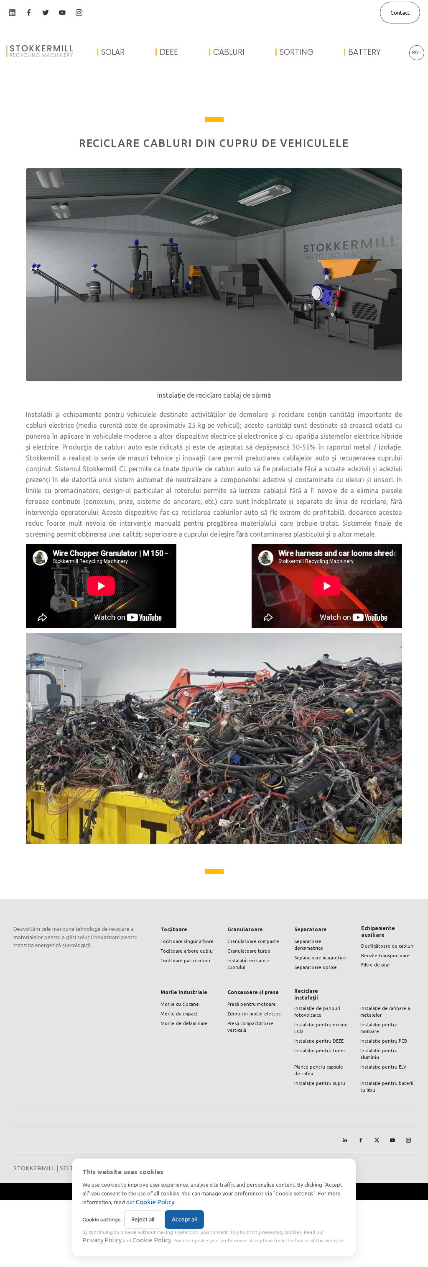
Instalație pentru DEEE (319, 1040)
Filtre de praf (375, 964)
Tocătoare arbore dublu (186, 950)
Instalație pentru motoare (378, 1028)
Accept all (184, 1219)
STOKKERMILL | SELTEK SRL (53, 1168)
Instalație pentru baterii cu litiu (386, 1086)
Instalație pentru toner (319, 1050)
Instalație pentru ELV (383, 1066)
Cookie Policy (155, 1201)
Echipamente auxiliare (378, 931)
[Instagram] (408, 1140)
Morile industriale (183, 992)
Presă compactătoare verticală (250, 1027)
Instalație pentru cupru (319, 1083)
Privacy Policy (102, 1240)
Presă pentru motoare (251, 1004)
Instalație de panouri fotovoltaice (317, 1012)
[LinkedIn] (345, 1140)
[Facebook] (360, 1140)
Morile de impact (179, 1013)
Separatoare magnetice (320, 957)
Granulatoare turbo (248, 950)
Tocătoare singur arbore (187, 941)
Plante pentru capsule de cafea (318, 1070)
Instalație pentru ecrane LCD (321, 1028)
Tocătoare (173, 929)
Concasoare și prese (253, 992)
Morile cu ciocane (179, 1004)
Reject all (142, 1219)
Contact (400, 12)
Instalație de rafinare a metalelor (385, 1012)
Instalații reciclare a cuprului (248, 964)
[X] (376, 1140)
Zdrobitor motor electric (253, 1013)
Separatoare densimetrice (308, 945)
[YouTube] (392, 1140)
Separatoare (310, 929)
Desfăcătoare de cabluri (387, 945)
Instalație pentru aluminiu (378, 1054)
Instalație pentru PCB (383, 1040)
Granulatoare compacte (253, 941)
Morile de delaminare (184, 1023)
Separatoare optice (315, 967)
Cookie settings (101, 1219)
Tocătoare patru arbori (185, 960)
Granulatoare (245, 929)
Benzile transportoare (385, 955)
